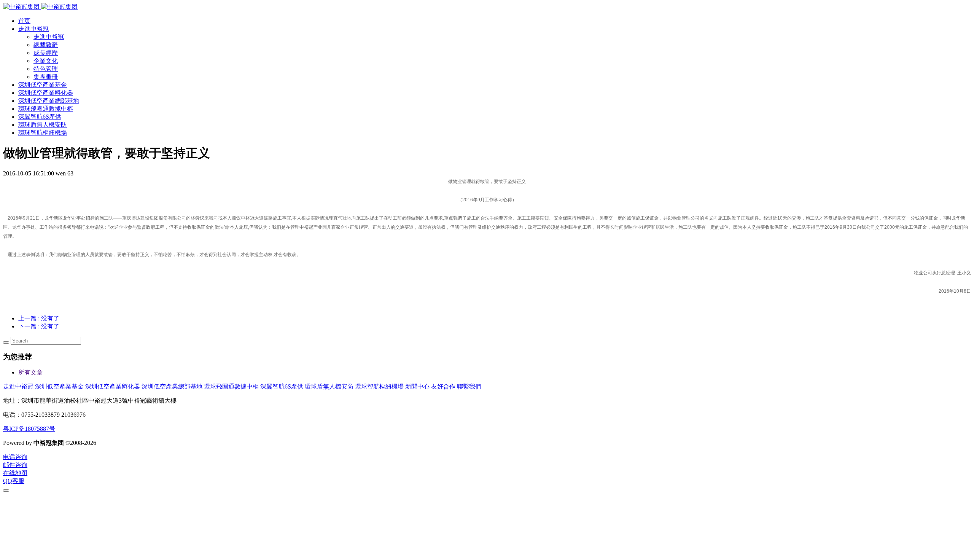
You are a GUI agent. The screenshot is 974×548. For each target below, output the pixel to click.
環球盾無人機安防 (329, 386)
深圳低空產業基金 (59, 386)
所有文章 (30, 372)
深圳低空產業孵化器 (112, 386)
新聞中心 (417, 386)
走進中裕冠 (18, 386)
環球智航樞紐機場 (379, 386)
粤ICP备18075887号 (29, 428)
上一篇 (38, 318)
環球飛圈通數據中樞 (231, 386)
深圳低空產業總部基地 (172, 386)
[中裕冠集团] (40, 6)
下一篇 (38, 326)
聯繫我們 (469, 386)
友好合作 (443, 386)
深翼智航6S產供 (281, 386)
